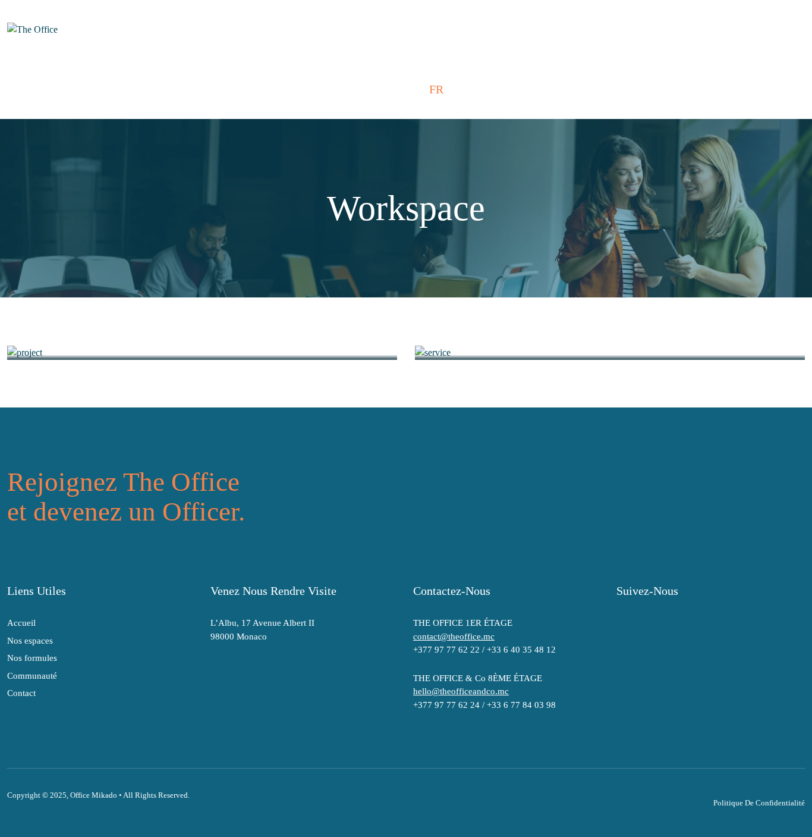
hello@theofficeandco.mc (461, 691)
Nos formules (32, 658)
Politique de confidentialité (759, 802)
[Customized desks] (202, 352)
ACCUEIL (41, 89)
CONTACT (384, 89)
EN (460, 89)
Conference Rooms (483, 336)
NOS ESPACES (121, 89)
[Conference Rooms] (610, 352)
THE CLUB (312, 89)
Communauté (32, 676)
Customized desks (73, 336)
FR (436, 89)
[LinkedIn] (676, 625)
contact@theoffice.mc (454, 636)
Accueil (21, 623)
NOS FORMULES (221, 89)
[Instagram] (650, 625)
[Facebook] (624, 625)
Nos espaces (30, 640)
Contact (21, 693)
